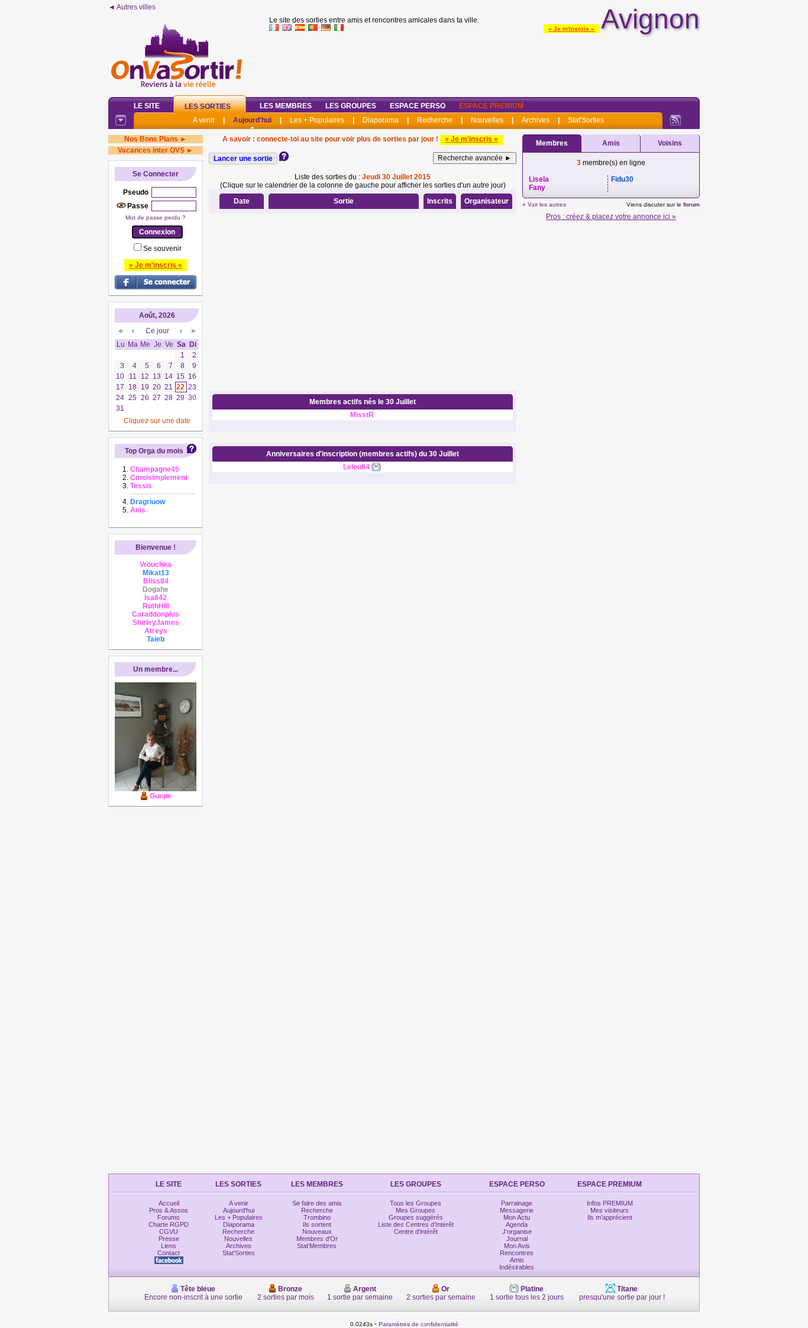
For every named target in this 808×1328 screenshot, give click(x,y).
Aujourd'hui (252, 120)
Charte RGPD (168, 1224)
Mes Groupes (415, 1210)
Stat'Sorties (586, 120)
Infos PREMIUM (610, 1203)
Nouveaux (317, 1231)
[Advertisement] (484, 61)
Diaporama (381, 120)
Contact (168, 1252)
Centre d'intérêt (416, 1231)
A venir (204, 120)
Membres (552, 143)
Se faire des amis (317, 1203)
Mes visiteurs (609, 1210)
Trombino (317, 1217)
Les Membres (286, 106)
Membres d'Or (317, 1238)
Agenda (517, 1224)
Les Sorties (208, 106)
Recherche (435, 120)
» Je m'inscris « (571, 28)
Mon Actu (516, 1217)
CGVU (168, 1231)
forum (691, 204)
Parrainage (516, 1203)
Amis (611, 143)
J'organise (517, 1231)
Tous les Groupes (415, 1203)
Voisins (670, 143)
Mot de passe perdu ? (155, 217)
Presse (169, 1238)
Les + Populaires (317, 120)
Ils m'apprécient (609, 1217)
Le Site (147, 106)
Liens (168, 1245)
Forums (168, 1217)
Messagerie (517, 1210)
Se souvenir (162, 248)
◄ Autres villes (132, 7)
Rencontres (517, 1252)
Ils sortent (317, 1224)
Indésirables (516, 1267)
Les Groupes (350, 106)
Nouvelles (487, 120)
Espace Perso (417, 106)
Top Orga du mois (154, 451)
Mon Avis (517, 1245)
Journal (517, 1238)
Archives (536, 120)
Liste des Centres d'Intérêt (416, 1224)
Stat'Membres (317, 1245)
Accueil (169, 1203)
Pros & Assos (168, 1210)
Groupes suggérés (416, 1217)
